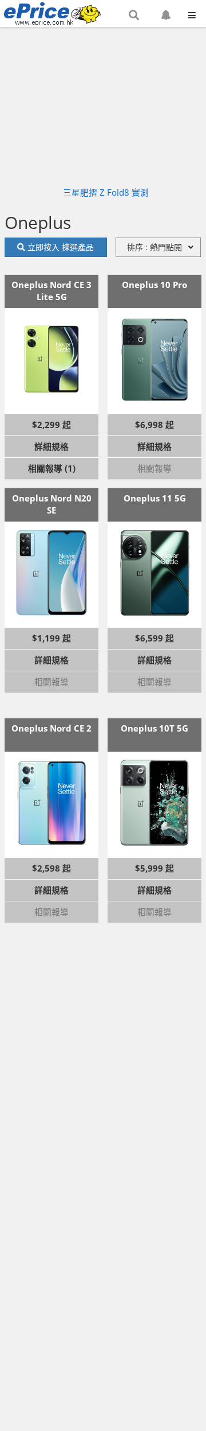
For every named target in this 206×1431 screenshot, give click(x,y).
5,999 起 (157, 868)
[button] (134, 15)
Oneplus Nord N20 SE (52, 504)
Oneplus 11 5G (155, 498)
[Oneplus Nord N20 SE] (51, 573)
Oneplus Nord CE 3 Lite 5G (51, 290)
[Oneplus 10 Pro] (154, 359)
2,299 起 (54, 424)
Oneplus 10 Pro (154, 284)
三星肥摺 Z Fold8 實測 (106, 192)
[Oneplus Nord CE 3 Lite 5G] (51, 359)
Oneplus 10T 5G (154, 728)
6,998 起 (157, 424)
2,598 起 (54, 868)
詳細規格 (51, 446)
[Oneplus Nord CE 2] (51, 803)
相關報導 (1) (52, 468)
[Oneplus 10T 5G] (154, 803)
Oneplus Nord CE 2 (51, 728)
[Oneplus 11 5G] (154, 573)
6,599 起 (157, 638)
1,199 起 (54, 638)
